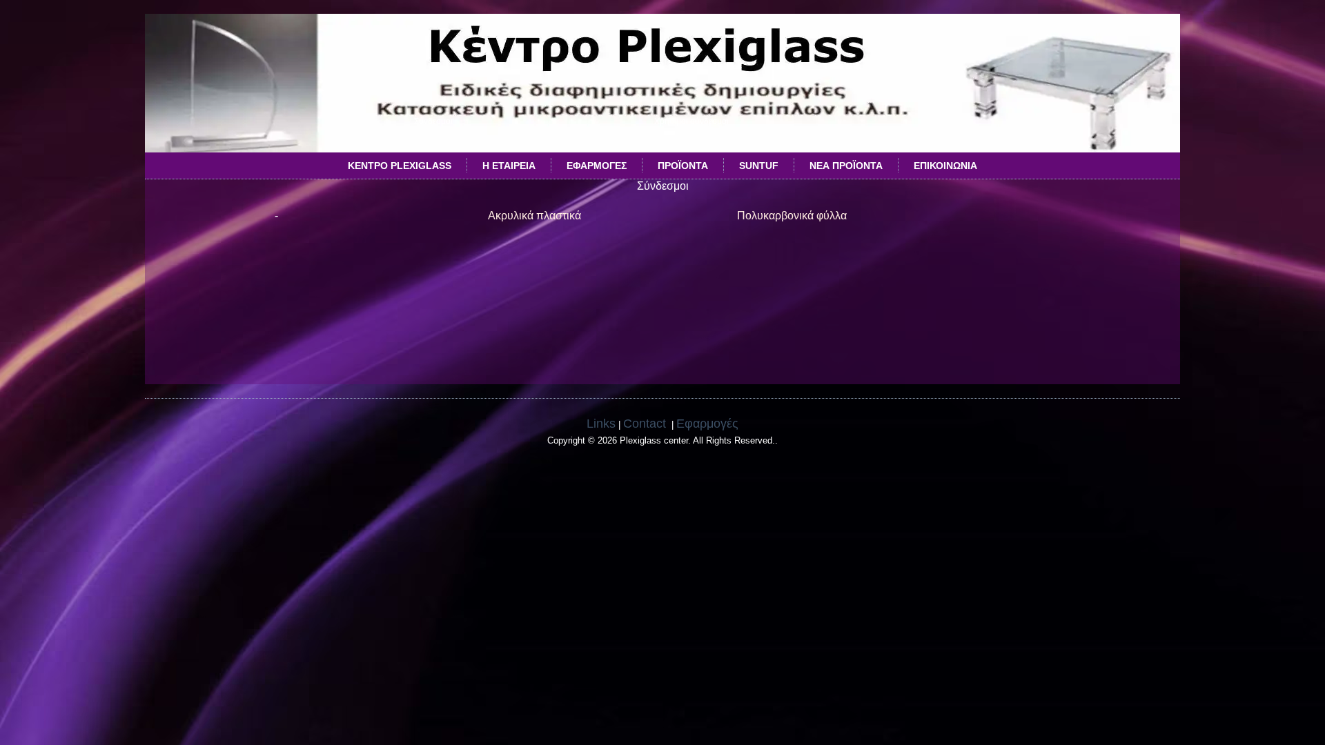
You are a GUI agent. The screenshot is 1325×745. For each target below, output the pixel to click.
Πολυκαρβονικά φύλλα (792, 215)
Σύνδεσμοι (433, 121)
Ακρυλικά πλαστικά (534, 215)
